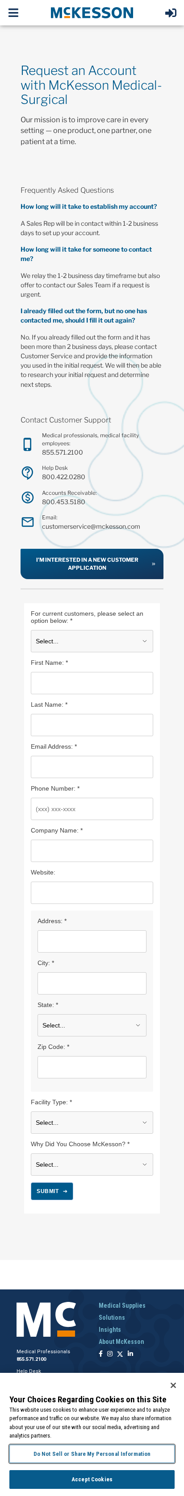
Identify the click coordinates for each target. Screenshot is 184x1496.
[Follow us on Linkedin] (130, 1354)
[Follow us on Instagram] (110, 1354)
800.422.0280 (63, 477)
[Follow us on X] (120, 1354)
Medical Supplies (122, 1305)
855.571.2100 (62, 452)
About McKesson (121, 1341)
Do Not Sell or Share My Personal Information (92, 1453)
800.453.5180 (63, 502)
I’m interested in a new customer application (87, 563)
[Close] (173, 1385)
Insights (110, 1329)
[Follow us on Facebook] (101, 1354)
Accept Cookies (92, 1479)
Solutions (112, 1317)
